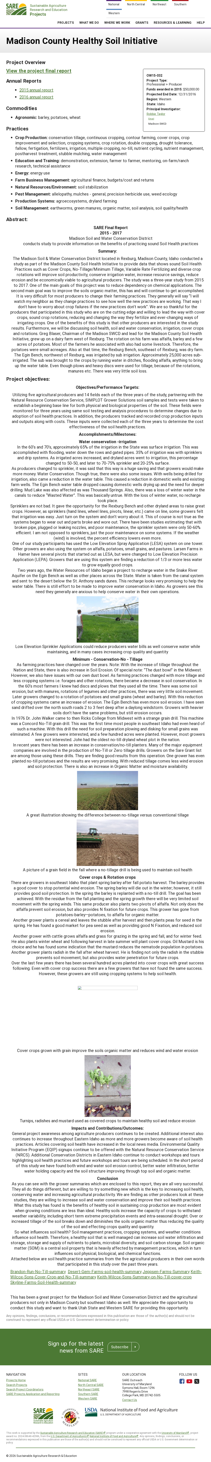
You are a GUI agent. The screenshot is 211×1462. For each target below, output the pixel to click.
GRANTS (141, 22)
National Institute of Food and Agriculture (113, 1436)
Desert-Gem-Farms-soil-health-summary (105, 1271)
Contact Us (129, 1400)
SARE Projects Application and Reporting (33, 1394)
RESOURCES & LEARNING (172, 22)
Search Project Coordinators (24, 1389)
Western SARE (87, 1398)
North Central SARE (91, 1385)
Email (151, 118)
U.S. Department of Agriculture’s (69, 1436)
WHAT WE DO (89, 22)
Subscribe (119, 1346)
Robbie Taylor (156, 114)
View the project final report (38, 70)
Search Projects (16, 1385)
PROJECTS (65, 22)
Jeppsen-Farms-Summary (166, 1271)
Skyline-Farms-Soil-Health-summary (43, 1282)
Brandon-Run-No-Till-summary (38, 1271)
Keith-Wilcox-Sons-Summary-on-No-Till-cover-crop (144, 1276)
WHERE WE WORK (117, 22)
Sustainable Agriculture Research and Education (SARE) (71, 1432)
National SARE (87, 1380)
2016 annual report (36, 97)
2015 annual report (36, 90)
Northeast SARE (89, 1389)
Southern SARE (88, 1394)
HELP (201, 22)
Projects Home (16, 1380)
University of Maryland (174, 1432)
